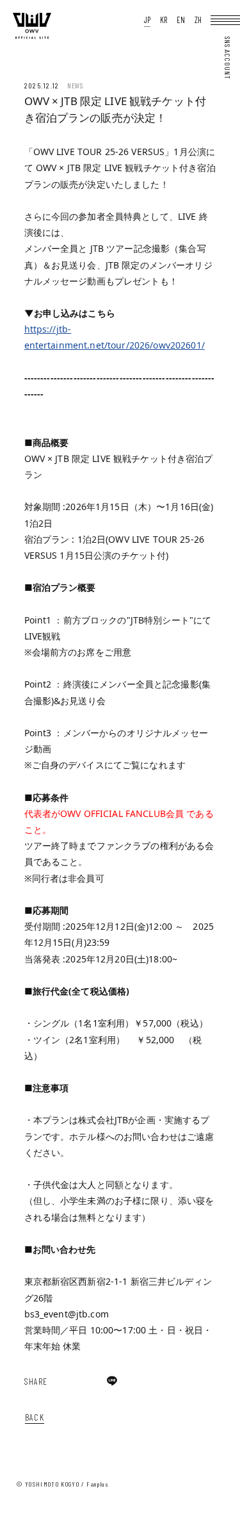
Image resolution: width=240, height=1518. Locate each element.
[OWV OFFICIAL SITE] (32, 36)
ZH (198, 20)
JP (147, 20)
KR (163, 20)
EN (181, 20)
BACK (35, 1417)
